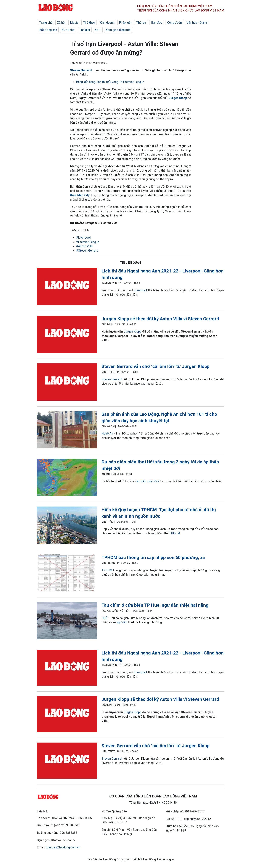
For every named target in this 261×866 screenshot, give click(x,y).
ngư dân (121, 622)
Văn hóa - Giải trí (197, 22)
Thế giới (84, 30)
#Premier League (87, 242)
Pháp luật (125, 22)
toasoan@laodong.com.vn (62, 847)
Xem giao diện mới (118, 30)
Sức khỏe (68, 30)
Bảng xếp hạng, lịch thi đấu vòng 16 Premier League (110, 82)
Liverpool (140, 290)
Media (74, 22)
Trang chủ (45, 22)
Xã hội (61, 22)
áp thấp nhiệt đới (147, 481)
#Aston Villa (84, 246)
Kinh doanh (107, 22)
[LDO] (67, 287)
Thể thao (89, 22)
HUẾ (104, 618)
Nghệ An (107, 433)
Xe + (98, 30)
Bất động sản (48, 30)
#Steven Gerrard (87, 250)
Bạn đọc (156, 22)
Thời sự (141, 22)
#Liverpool (83, 237)
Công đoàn (174, 22)
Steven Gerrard (81, 70)
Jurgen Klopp (133, 331)
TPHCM (174, 533)
